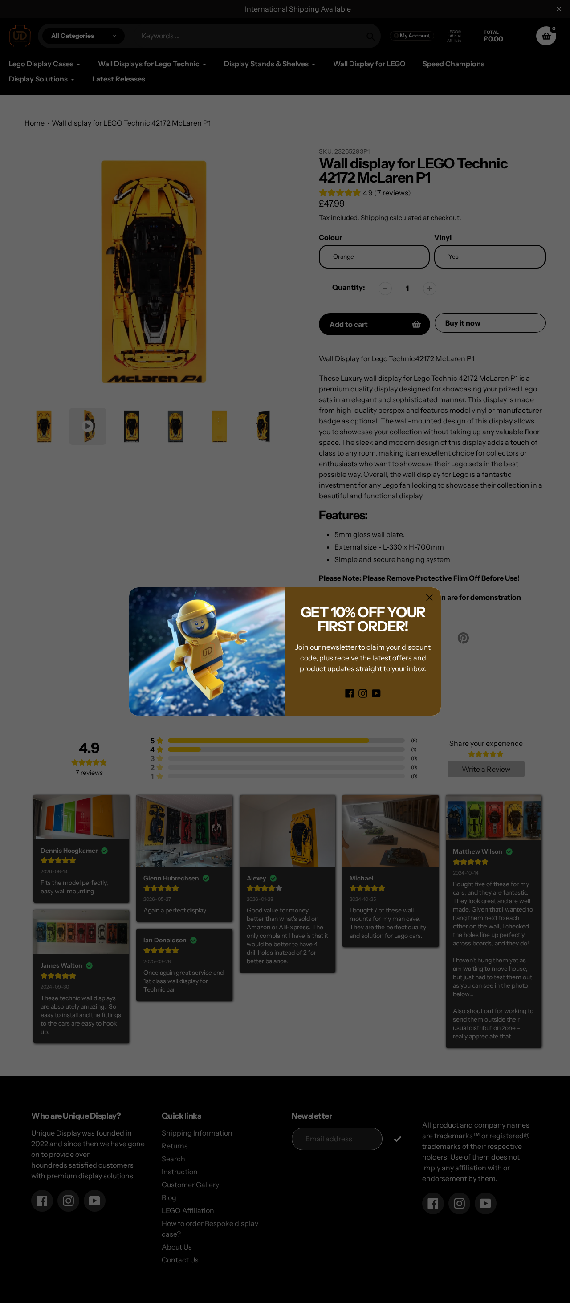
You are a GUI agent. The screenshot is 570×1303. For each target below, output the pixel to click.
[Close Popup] (429, 597)
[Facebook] (349, 692)
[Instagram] (362, 692)
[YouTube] (376, 692)
